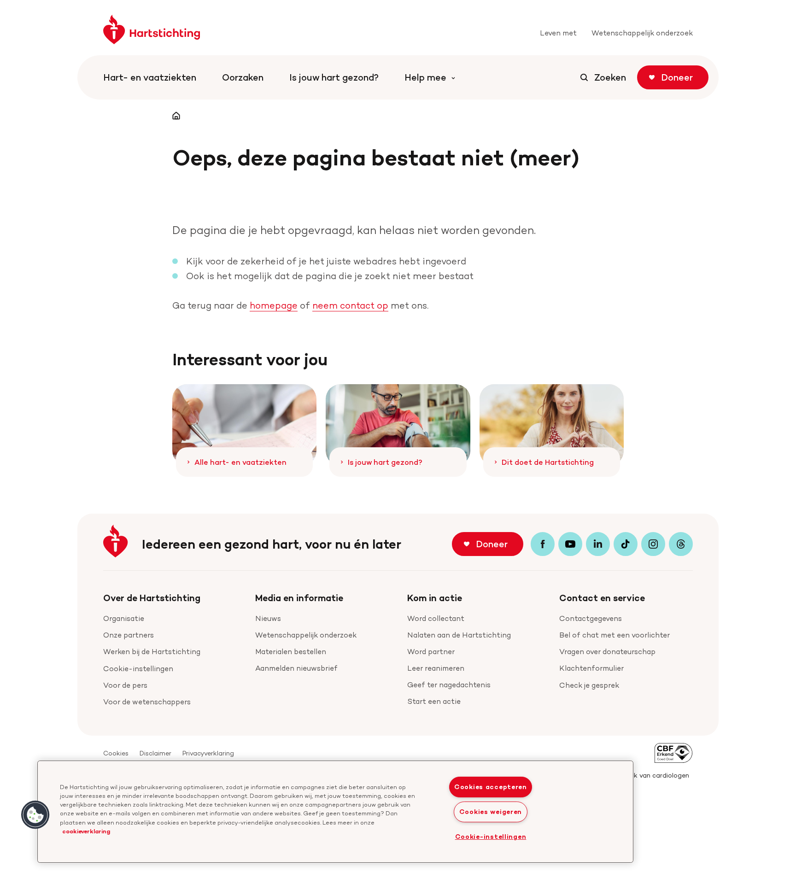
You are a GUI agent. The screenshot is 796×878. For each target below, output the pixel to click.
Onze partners (128, 635)
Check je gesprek (589, 685)
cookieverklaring (86, 831)
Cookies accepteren (490, 787)
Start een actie (434, 701)
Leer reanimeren (435, 668)
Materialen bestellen (290, 651)
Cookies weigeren (490, 812)
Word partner (431, 651)
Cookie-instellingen (138, 668)
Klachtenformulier (591, 668)
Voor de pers (125, 685)
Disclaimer (155, 753)
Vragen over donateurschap (607, 651)
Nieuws (268, 618)
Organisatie (123, 618)
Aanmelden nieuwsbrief (296, 668)
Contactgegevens (590, 618)
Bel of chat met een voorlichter (614, 635)
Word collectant (435, 618)
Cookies (116, 753)
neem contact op (350, 305)
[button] (35, 815)
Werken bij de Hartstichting (151, 651)
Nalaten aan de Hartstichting (459, 635)
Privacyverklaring (208, 753)
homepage (274, 305)
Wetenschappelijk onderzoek (306, 635)
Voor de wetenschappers (147, 701)
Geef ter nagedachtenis (449, 684)
